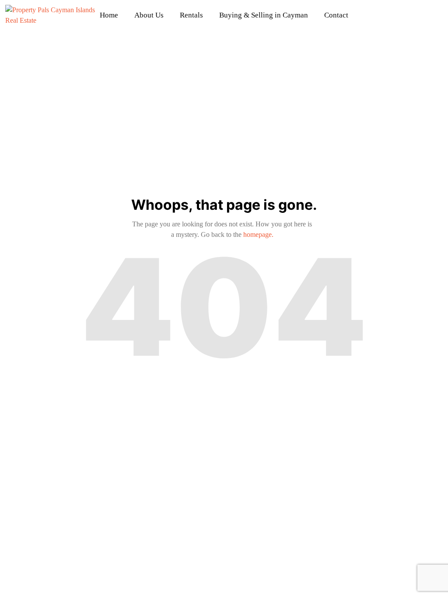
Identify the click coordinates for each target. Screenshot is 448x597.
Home (109, 15)
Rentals (191, 15)
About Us (149, 15)
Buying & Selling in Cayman (263, 15)
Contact (336, 15)
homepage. (258, 234)
